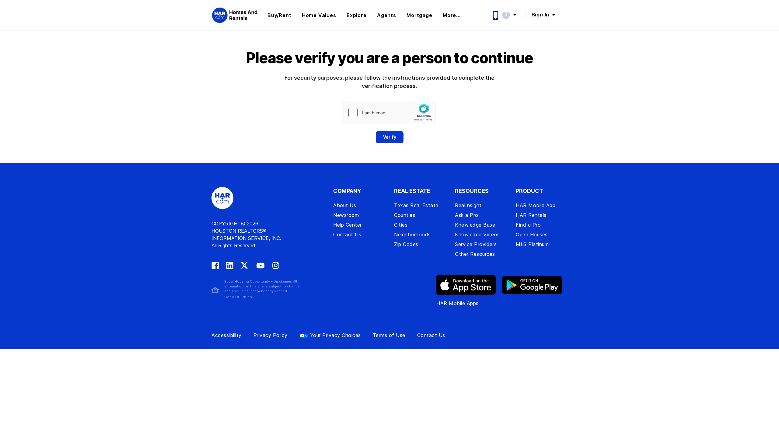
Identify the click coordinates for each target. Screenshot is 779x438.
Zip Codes (406, 244)
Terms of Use (389, 335)
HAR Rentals (531, 215)
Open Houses (532, 234)
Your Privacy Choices (335, 335)
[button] (512, 14)
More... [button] (452, 15)
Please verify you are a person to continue (389, 58)
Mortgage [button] (419, 15)
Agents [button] (386, 15)
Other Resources (475, 254)
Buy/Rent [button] (279, 15)
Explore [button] (357, 15)
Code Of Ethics (238, 297)
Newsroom (346, 215)
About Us (344, 205)
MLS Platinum (532, 244)
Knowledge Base (475, 225)
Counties (404, 215)
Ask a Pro (466, 215)
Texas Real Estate (416, 205)
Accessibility (226, 335)
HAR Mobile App (535, 205)
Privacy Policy (270, 335)
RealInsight (468, 205)
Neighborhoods (412, 234)
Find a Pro (528, 225)
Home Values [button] (319, 15)
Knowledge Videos (477, 234)
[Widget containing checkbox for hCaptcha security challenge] (389, 112)
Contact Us (347, 234)
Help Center (347, 225)
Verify (389, 137)
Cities (400, 225)
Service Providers (476, 244)
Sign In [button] (541, 15)
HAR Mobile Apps (457, 303)
